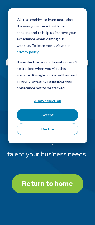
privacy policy (27, 52)
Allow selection (47, 101)
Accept (47, 114)
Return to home (47, 183)
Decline (47, 129)
